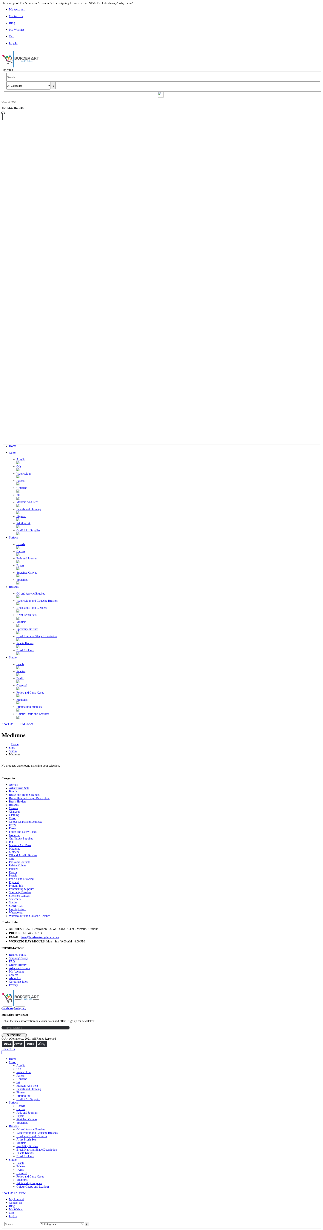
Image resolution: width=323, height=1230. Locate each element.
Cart (11, 36)
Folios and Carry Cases (30, 692)
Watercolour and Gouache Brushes (37, 600)
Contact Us (16, 16)
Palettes (20, 671)
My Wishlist (16, 29)
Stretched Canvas (26, 572)
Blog (12, 22)
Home (12, 445)
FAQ (26, 724)
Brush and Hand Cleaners (31, 607)
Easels (20, 664)
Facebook (7, 1008)
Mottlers (21, 622)
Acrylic (20, 459)
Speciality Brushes (27, 629)
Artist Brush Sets (26, 614)
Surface (13, 537)
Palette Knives (24, 643)
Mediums (21, 699)
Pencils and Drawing (28, 509)
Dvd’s (20, 678)
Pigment (21, 516)
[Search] (53, 85)
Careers (13, 974)
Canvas (20, 551)
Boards (20, 544)
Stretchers (22, 579)
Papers (20, 565)
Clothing (14, 815)
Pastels (20, 480)
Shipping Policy (18, 958)
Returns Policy (17, 954)
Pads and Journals (27, 558)
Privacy (13, 985)
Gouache (21, 487)
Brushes (14, 586)
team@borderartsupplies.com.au (40, 937)
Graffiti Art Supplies (28, 530)
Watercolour (23, 473)
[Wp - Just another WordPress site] (20, 66)
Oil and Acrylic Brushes (30, 593)
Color (12, 452)
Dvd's (12, 825)
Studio (13, 657)
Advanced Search (19, 968)
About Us (7, 724)
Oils (18, 466)
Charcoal (21, 685)
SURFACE (16, 905)
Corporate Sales (18, 981)
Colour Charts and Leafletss (32, 713)
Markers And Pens (27, 502)
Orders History (18, 964)
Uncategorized (17, 909)
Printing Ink (23, 523)
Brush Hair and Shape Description (36, 636)
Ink (18, 494)
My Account (16, 9)
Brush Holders (25, 650)
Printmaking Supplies (29, 706)
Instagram (20, 1008)
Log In (13, 43)
